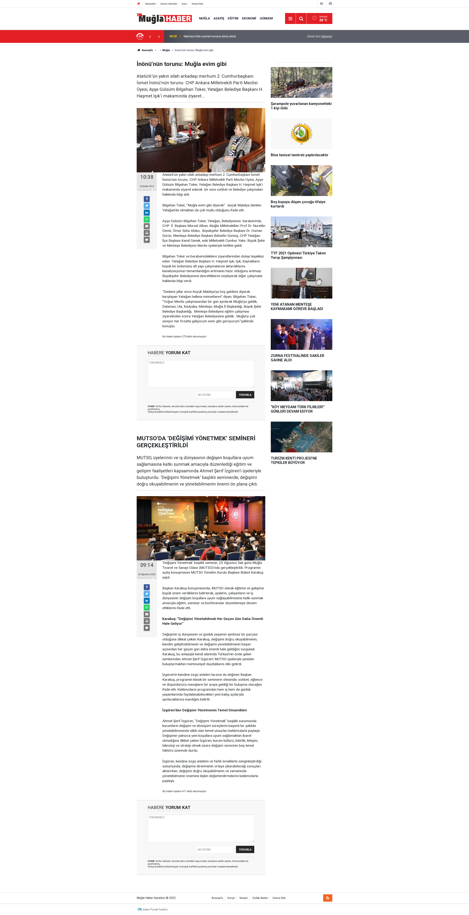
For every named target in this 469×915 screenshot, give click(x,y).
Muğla (204, 18)
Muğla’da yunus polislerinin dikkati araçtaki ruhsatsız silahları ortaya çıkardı (231, 36)
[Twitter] (147, 206)
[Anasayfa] (139, 3)
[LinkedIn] (147, 213)
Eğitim (233, 18)
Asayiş (219, 18)
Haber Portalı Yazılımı (155, 909)
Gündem (266, 18)
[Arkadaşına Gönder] (147, 226)
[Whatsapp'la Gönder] (147, 219)
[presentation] (149, 36)
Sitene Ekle (197, 3)
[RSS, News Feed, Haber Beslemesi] (327, 898)
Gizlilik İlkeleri (260, 898)
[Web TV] (322, 3)
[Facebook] (147, 199)
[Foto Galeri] (330, 3)
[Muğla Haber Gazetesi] (164, 18)
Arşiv (184, 3)
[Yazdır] (147, 233)
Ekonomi (249, 18)
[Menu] (290, 18)
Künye (231, 898)
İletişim (243, 898)
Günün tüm (319, 36)
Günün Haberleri (168, 3)
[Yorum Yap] (147, 240)
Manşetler (150, 3)
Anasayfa (217, 898)
